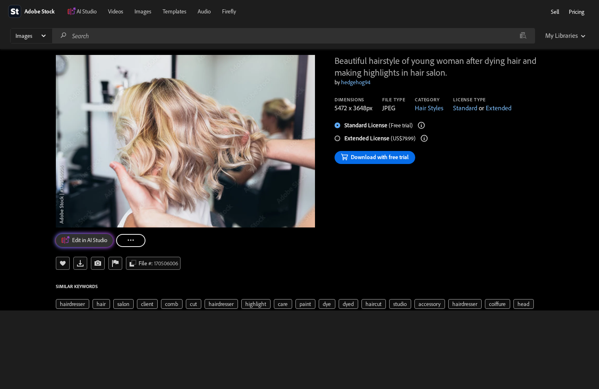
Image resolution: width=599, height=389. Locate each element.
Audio (204, 11)
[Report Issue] (115, 263)
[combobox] (293, 36)
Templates (174, 11)
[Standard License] (421, 125)
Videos (115, 11)
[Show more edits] (130, 240)
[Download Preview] (80, 263)
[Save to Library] (63, 263)
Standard (465, 108)
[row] (72, 304)
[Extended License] (424, 138)
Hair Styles (429, 108)
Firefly (229, 11)
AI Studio (87, 11)
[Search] (63, 35)
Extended (498, 108)
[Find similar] (523, 36)
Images (142, 11)
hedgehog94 (355, 82)
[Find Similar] (98, 263)
